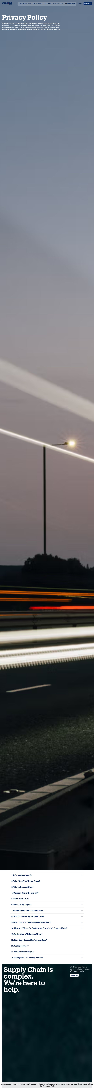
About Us (48, 4)
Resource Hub (58, 4)
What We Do (37, 4)
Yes (52, 1086)
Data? (64, 928)
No (54, 1086)
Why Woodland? (25, 4)
